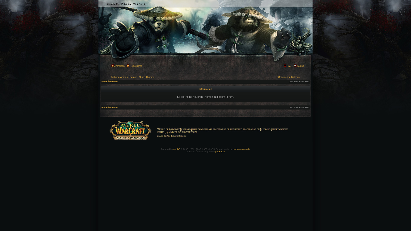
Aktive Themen (146, 77)
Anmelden (119, 66)
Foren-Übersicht (109, 81)
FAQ (289, 66)
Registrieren (135, 66)
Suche (300, 66)
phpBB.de (220, 151)
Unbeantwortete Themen (124, 77)
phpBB (176, 149)
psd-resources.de (241, 149)
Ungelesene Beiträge (289, 77)
